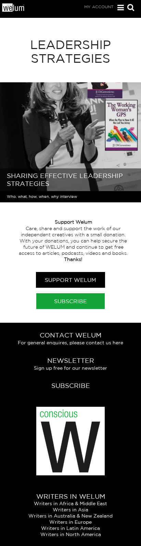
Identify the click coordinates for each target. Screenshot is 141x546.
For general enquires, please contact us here (70, 342)
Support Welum (70, 280)
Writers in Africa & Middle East (70, 503)
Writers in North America (70, 534)
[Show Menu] (119, 8)
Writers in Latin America (70, 528)
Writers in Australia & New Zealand (70, 516)
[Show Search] (129, 8)
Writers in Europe (70, 522)
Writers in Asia (70, 509)
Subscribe (70, 301)
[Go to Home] (13, 10)
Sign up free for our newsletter (70, 368)
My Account (99, 6)
